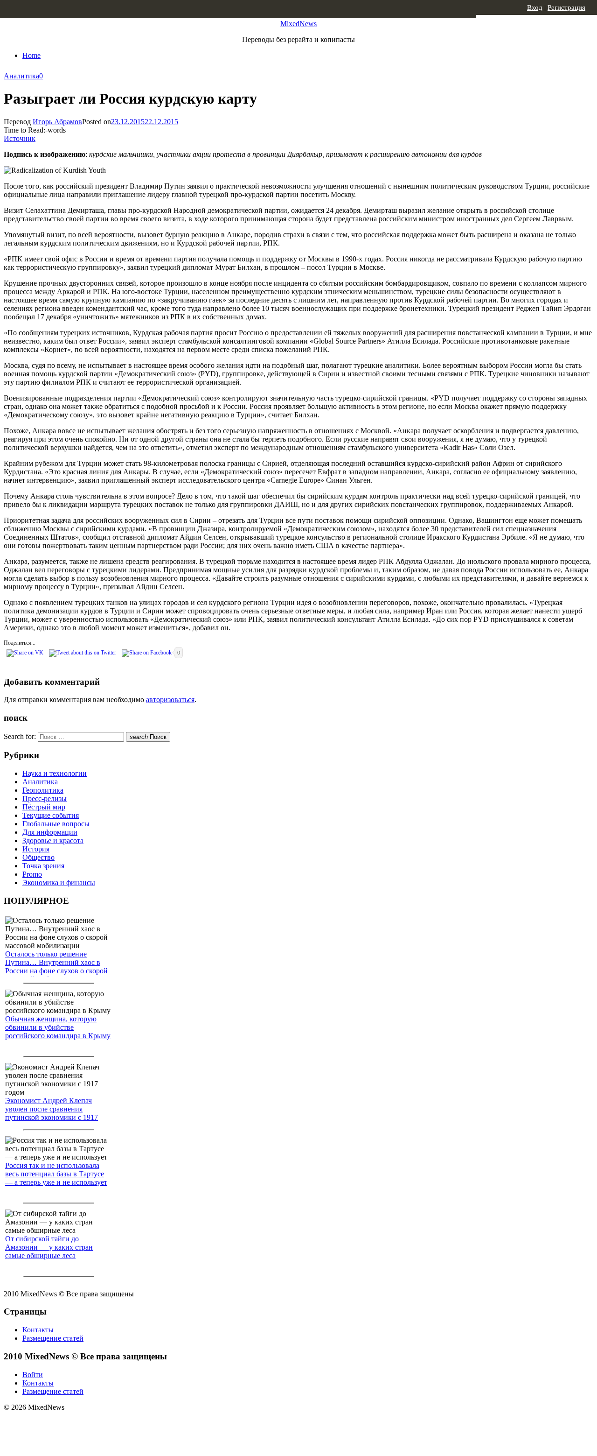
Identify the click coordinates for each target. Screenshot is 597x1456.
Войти (32, 1375)
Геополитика (42, 790)
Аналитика (21, 76)
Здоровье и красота (52, 840)
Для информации (49, 832)
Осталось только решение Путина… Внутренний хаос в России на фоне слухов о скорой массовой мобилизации (56, 966)
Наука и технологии (54, 773)
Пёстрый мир (43, 807)
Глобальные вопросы (56, 824)
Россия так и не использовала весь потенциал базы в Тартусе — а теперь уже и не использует (56, 1173)
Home (31, 55)
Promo (32, 874)
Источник (19, 138)
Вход (534, 7)
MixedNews (298, 24)
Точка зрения (43, 866)
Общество (38, 857)
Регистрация (566, 7)
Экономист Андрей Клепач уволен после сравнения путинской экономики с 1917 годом (51, 1113)
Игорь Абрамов (57, 122)
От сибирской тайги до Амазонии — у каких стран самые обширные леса (49, 1247)
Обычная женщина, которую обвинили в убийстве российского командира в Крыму (58, 1027)
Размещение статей (52, 1338)
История (35, 849)
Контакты (38, 1330)
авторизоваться (170, 699)
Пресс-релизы (44, 798)
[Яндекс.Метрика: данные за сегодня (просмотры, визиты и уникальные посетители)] (77, 1424)
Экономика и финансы (58, 882)
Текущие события (50, 815)
